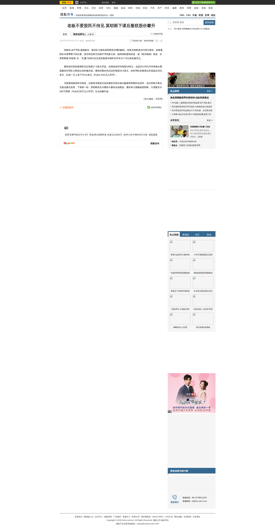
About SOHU (157, 517)
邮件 (114, 2)
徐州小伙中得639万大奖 (135, 134)
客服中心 (126, 517)
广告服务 (117, 517)
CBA (188, 15)
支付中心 (99, 517)
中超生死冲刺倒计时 (188, 141)
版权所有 (165, 520)
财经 (130, 8)
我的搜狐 (105, 2)
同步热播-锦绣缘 (203, 327)
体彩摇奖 (153, 134)
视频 (116, 8)
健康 (174, 8)
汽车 (152, 8)
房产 (160, 8)
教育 (182, 8)
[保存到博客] (156, 107)
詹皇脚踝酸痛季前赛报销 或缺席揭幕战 (189, 97)
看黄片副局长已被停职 (180, 255)
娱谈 (123, 8)
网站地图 (178, 517)
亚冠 (201, 15)
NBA (108, 8)
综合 (213, 15)
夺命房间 (196, 29)
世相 (138, 8)
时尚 (167, 8)
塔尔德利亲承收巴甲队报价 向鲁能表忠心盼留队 (192, 107)
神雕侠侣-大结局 (180, 327)
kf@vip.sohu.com (199, 501)
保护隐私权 (146, 517)
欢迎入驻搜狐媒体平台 (205, 2)
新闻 (72, 8)
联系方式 (136, 517)
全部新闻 (187, 517)
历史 (94, 8)
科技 (145, 8)
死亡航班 (178, 29)
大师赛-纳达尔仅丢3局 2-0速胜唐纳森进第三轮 (191, 114)
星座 (210, 8)
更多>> (210, 91)
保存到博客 (149, 41)
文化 (86, 8)
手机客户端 (137, 41)
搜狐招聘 (108, 517)
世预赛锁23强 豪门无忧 (200, 127)
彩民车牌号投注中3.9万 (76, 134)
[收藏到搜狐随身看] (148, 107)
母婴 (189, 8)
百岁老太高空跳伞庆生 (203, 291)
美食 (203, 8)
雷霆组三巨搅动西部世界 (189, 145)
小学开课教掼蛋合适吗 (203, 255)
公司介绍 (169, 517)
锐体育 (174, 141)
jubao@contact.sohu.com (148, 524)
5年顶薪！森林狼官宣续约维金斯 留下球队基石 (192, 103)
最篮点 (174, 145)
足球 (207, 15)
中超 (194, 15)
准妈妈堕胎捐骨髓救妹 (203, 273)
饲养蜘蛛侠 (187, 29)
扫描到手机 (158, 34)
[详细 (200, 137)
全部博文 (196, 517)
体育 (101, 8)
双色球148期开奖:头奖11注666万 (105, 134)
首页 (64, 8)
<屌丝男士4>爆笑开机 (180, 309)
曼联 (112, 15)
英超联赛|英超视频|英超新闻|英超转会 (92, 15)
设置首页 (78, 517)
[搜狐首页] (67, 2)
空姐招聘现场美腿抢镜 (180, 273)
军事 (79, 8)
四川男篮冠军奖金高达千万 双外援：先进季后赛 (192, 110)
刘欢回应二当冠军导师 (203, 309)
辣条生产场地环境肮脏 (180, 291)
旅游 (196, 8)
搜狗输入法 (88, 517)
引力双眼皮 (205, 29)
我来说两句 (83, 34)
